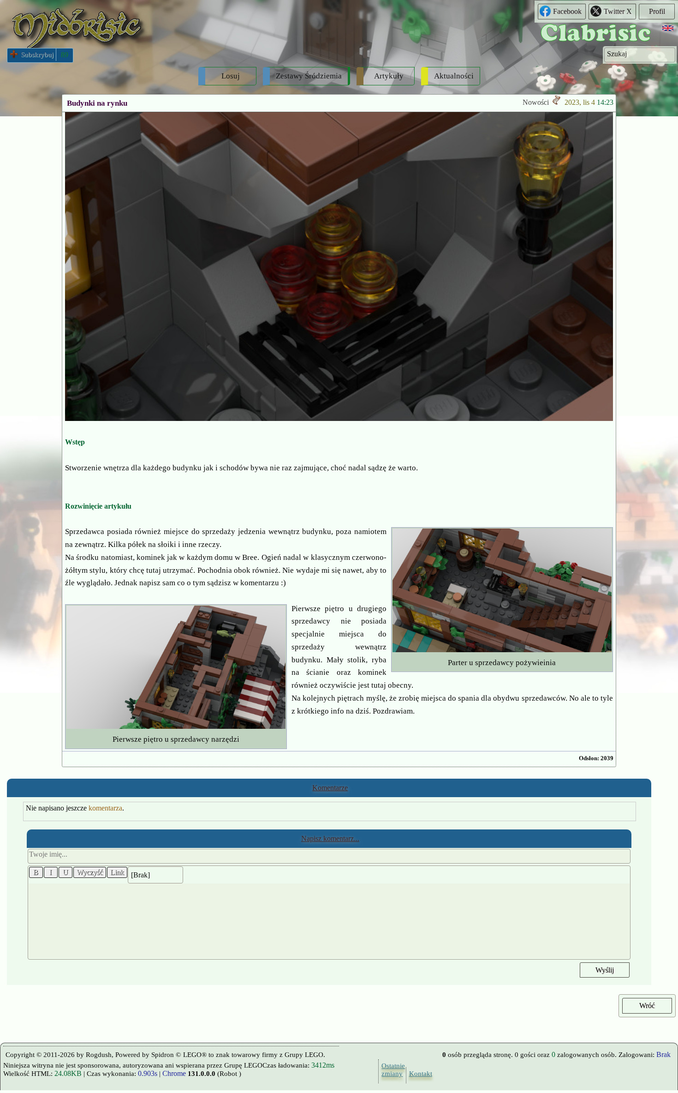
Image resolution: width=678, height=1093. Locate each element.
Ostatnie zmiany (391, 1069)
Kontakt (418, 1073)
